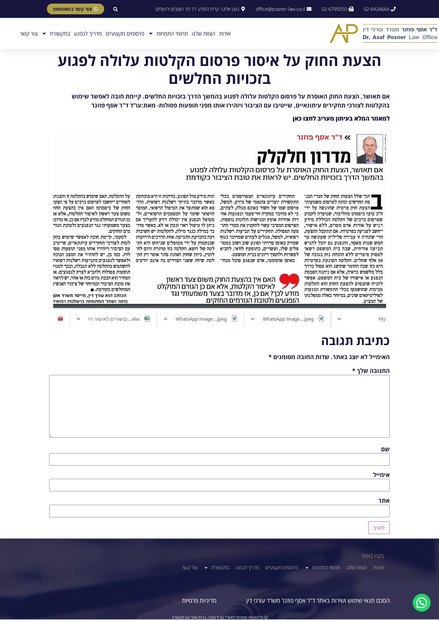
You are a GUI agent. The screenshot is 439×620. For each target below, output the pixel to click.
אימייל (381, 475)
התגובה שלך (371, 371)
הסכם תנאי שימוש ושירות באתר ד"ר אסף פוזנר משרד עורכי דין (318, 600)
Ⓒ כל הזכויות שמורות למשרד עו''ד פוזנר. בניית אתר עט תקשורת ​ (219, 617)
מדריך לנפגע (88, 33)
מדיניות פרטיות (199, 600)
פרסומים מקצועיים (125, 33)
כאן (297, 118)
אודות (225, 33)
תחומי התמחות (172, 33)
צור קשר (29, 33)
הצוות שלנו (203, 33)
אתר (384, 501)
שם (385, 449)
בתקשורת (60, 33)
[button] (115, 9)
